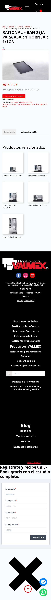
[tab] (9, 132)
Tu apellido (10, 513)
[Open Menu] (27, 8)
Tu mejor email (11, 524)
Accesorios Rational (23, 27)
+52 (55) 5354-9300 (25, 300)
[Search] (9, 373)
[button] (3, 48)
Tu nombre (10, 489)
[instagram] (25, 275)
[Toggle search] (36, 4)
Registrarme (38, 537)
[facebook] (18, 275)
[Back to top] (28, 589)
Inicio (4, 27)
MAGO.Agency (33, 462)
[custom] (32, 275)
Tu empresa (10, 501)
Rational (11, 27)
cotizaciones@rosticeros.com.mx (25, 292)
